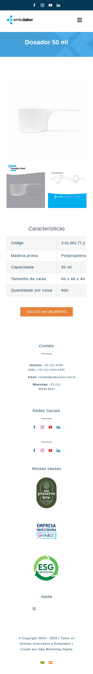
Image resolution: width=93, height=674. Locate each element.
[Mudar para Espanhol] (50, 662)
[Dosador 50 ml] (46, 80)
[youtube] (50, 5)
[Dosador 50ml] (25, 165)
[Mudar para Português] (42, 662)
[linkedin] (58, 5)
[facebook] (34, 5)
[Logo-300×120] (19, 16)
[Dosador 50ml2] (67, 165)
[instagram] (42, 5)
